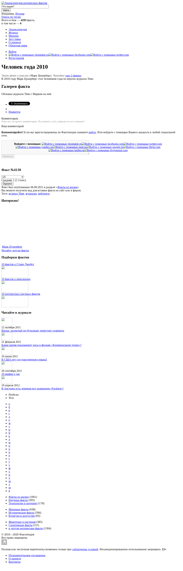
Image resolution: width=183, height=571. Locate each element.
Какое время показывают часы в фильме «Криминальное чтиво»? (41, 345)
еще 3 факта (73, 75)
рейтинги (44, 193)
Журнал (13, 32)
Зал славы (15, 39)
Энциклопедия (18, 29)
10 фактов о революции (15, 279)
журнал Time (16, 193)
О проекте (15, 42)
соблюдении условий (85, 549)
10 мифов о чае (10, 374)
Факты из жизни (67, 187)
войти (92, 132)
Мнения (13, 35)
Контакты (15, 561)
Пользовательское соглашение (27, 555)
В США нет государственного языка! (24, 359)
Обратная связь (18, 45)
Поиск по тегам (11, 16)
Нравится (14, 111)
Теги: (5, 193)
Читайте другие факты (15, 250)
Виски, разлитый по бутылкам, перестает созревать (32, 330)
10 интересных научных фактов (20, 293)
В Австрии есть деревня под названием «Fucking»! (32, 388)
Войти (12, 51)
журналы (31, 193)
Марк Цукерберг (12, 246)
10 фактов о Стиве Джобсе (17, 264)
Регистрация (16, 58)
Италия (19, 13)
